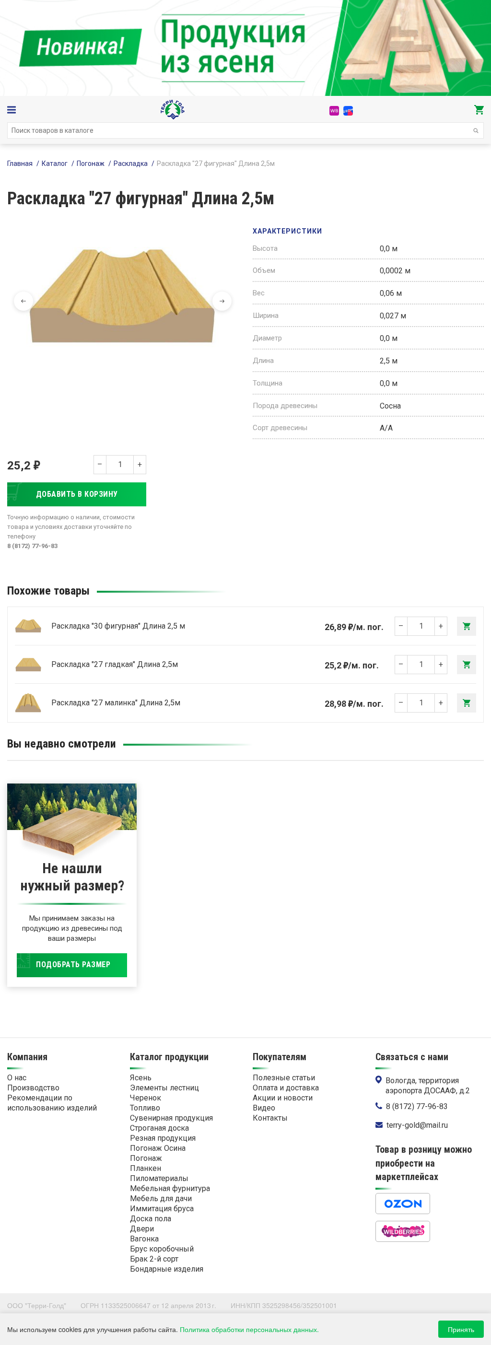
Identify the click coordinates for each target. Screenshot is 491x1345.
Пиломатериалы (159, 1178)
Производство (33, 1087)
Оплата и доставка (286, 1087)
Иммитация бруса (162, 1208)
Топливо (145, 1107)
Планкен (145, 1168)
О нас (16, 1077)
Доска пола (150, 1218)
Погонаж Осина (158, 1148)
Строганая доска (159, 1128)
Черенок (145, 1097)
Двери (142, 1228)
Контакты (270, 1118)
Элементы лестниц (164, 1087)
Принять (461, 1329)
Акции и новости (283, 1097)
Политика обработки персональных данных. (249, 1329)
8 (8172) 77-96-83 (417, 1106)
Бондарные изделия (166, 1269)
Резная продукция (163, 1138)
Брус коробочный (162, 1248)
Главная (20, 163)
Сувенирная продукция (171, 1118)
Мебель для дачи (161, 1198)
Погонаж (91, 163)
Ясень (141, 1077)
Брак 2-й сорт (154, 1258)
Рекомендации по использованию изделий (52, 1102)
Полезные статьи (284, 1077)
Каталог (55, 163)
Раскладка (131, 163)
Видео (264, 1107)
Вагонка (144, 1238)
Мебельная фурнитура (170, 1188)
